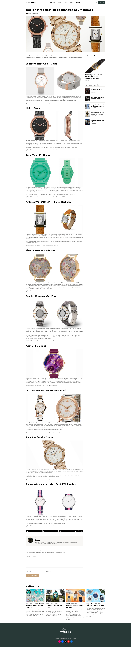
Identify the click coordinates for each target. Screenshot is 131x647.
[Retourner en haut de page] (128, 640)
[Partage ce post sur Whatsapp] (78, 531)
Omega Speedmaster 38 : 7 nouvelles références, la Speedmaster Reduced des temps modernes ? (98, 105)
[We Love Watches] (31, 2)
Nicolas (29, 13)
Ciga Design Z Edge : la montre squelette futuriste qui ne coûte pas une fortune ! (97, 98)
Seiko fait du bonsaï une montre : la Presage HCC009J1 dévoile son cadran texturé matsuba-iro (98, 113)
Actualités (52, 2)
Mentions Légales (57, 636)
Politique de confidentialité (67, 636)
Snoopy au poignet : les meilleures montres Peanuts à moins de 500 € (98, 121)
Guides (71, 2)
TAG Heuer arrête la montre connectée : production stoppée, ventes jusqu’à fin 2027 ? (98, 90)
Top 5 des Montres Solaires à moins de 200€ (96, 604)
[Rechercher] (96, 2)
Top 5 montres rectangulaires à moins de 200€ (74, 605)
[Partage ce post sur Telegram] (81, 531)
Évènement (101, 2)
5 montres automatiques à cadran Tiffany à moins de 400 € (35, 605)
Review (59, 2)
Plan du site (77, 636)
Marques (78, 2)
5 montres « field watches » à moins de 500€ (54, 605)
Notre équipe (50, 636)
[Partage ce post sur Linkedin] (75, 531)
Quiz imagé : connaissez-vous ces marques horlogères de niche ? (93, 76)
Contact (82, 636)
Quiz (65, 2)
